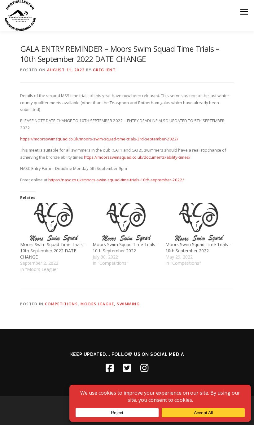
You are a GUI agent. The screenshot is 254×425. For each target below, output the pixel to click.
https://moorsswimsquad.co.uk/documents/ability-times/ (137, 157)
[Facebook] (109, 368)
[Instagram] (144, 368)
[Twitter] (127, 368)
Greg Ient (104, 70)
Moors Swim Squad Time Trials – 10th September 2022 (126, 247)
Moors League (97, 304)
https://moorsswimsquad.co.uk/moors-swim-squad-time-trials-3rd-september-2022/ (99, 139)
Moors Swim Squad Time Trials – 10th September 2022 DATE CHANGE (53, 250)
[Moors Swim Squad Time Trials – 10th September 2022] (126, 222)
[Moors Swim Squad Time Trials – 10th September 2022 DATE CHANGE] (53, 222)
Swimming (128, 304)
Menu (244, 11)
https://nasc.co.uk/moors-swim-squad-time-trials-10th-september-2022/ (116, 180)
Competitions (61, 304)
